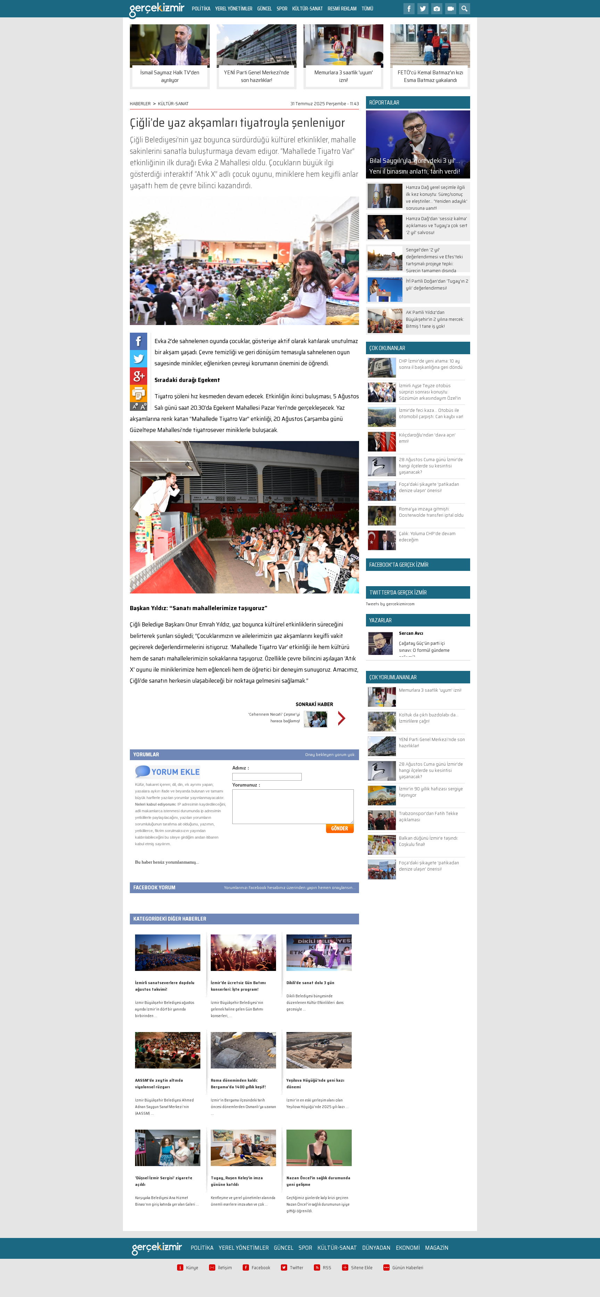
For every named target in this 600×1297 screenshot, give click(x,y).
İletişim (225, 1267)
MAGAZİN (437, 1247)
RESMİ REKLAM (342, 8)
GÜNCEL (264, 8)
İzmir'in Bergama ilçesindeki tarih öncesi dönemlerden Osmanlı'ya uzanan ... (243, 1106)
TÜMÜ (367, 8)
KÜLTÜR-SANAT (307, 8)
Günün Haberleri (407, 1267)
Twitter (296, 1267)
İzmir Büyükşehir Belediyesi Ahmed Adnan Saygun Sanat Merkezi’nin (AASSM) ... (164, 1106)
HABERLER (140, 103)
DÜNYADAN (376, 1247)
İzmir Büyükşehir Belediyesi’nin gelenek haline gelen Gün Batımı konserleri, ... (237, 1009)
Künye (192, 1267)
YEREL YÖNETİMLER (233, 8)
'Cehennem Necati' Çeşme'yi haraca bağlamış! (274, 717)
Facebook (261, 1267)
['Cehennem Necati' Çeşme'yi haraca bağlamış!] (316, 728)
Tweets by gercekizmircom (390, 603)
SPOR (282, 8)
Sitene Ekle (362, 1267)
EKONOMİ (408, 1247)
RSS (327, 1267)
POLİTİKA (201, 8)
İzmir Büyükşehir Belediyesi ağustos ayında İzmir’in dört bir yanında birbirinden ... (164, 1009)
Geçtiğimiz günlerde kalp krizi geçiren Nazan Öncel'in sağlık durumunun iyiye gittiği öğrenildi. (318, 1204)
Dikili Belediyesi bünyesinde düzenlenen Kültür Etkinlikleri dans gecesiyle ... (314, 1002)
